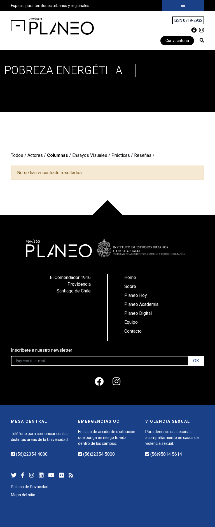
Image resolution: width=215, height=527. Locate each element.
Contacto (133, 331)
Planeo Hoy (135, 295)
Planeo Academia (141, 304)
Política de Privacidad (29, 487)
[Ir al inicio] (61, 26)
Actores (35, 155)
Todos (17, 155)
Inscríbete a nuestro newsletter (41, 350)
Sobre (130, 286)
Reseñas (142, 155)
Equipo (131, 322)
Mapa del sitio (23, 495)
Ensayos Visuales (89, 155)
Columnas (57, 155)
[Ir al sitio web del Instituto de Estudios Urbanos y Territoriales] (141, 248)
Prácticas (120, 155)
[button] (202, 40)
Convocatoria (177, 40)
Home (130, 277)
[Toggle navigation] (183, 5)
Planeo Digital (138, 313)
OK (196, 360)
